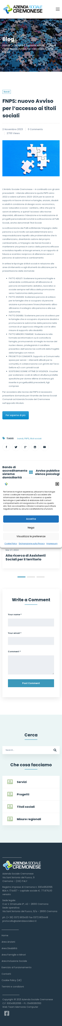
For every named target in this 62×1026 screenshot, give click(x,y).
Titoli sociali (26, 807)
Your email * (14, 633)
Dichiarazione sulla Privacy (32, 543)
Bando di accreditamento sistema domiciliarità (14, 472)
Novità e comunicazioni (29, 45)
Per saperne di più (15, 415)
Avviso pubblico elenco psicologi (47, 472)
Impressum (52, 543)
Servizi (22, 782)
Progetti (23, 794)
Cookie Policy (10, 543)
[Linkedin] (35, 447)
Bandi (52, 45)
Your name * (15, 614)
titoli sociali (35, 438)
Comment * (14, 651)
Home (6, 45)
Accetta (31, 519)
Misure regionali (29, 819)
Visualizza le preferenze (31, 536)
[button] (57, 483)
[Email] (44, 447)
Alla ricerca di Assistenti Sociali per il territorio (26, 557)
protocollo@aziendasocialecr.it (19, 921)
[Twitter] (16, 447)
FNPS (26, 438)
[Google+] (25, 447)
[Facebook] (6, 447)
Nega (31, 527)
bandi (20, 438)
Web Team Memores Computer (20, 1007)
